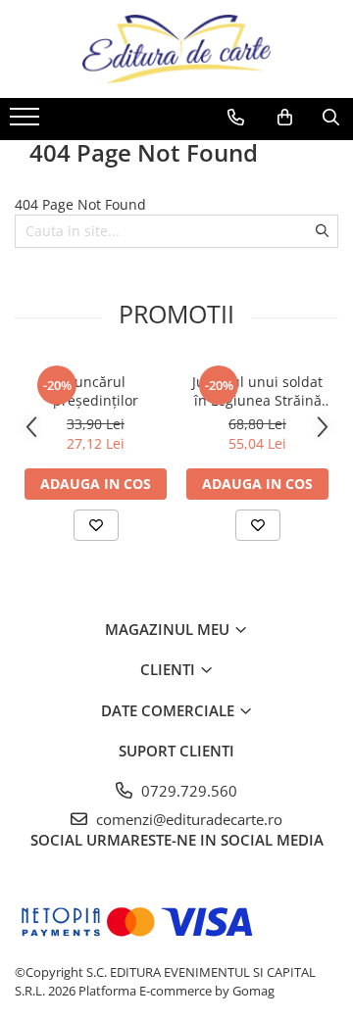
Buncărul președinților (95, 391)
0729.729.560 (187, 791)
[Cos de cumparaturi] (285, 117)
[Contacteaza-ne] (236, 117)
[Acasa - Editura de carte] (176, 49)
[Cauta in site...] (331, 117)
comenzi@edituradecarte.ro (187, 819)
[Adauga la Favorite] (96, 525)
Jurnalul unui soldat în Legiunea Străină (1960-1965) (257, 391)
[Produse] (27, 122)
